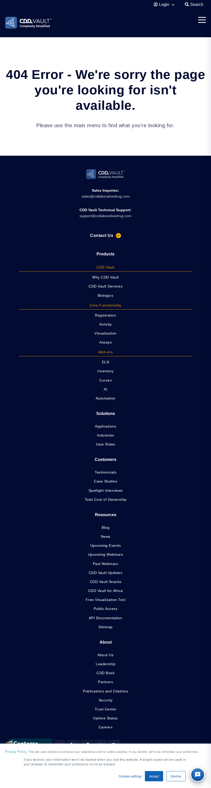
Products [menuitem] (105, 254)
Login (164, 4)
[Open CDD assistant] (197, 774)
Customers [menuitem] (105, 459)
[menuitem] (106, 267)
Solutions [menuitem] (105, 413)
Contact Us (101, 235)
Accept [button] (154, 776)
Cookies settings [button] (130, 776)
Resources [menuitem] (105, 515)
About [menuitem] (106, 642)
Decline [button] (176, 776)
